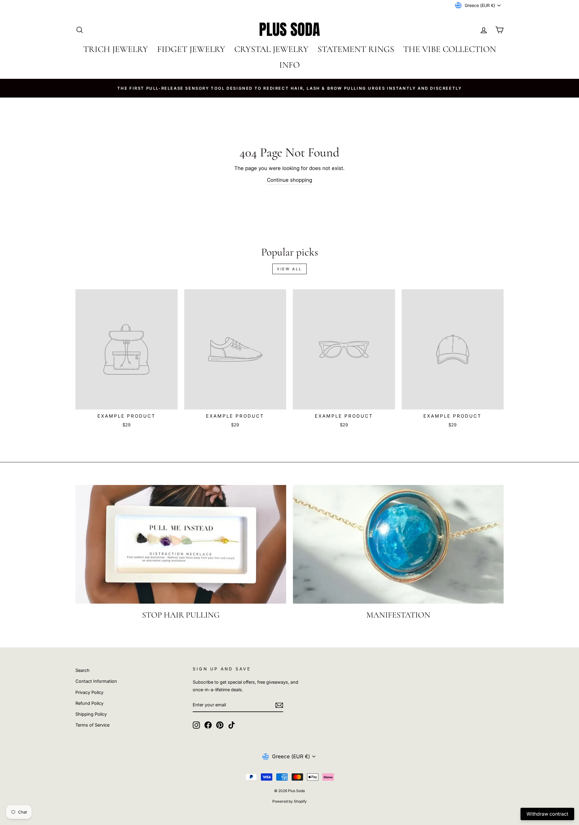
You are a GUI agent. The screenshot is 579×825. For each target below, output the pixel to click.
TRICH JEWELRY (115, 49)
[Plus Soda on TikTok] (231, 725)
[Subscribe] (279, 705)
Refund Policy (89, 703)
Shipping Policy (91, 714)
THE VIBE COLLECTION (449, 49)
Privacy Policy (89, 692)
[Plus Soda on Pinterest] (219, 725)
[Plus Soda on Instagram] (196, 725)
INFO (289, 64)
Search (82, 670)
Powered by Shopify (289, 801)
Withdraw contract (547, 814)
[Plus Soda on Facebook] (208, 725)
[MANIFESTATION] (398, 544)
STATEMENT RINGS (356, 49)
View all (289, 269)
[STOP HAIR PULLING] (180, 544)
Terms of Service (92, 724)
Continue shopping (289, 180)
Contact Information (96, 681)
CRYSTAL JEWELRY (271, 49)
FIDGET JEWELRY (191, 49)
